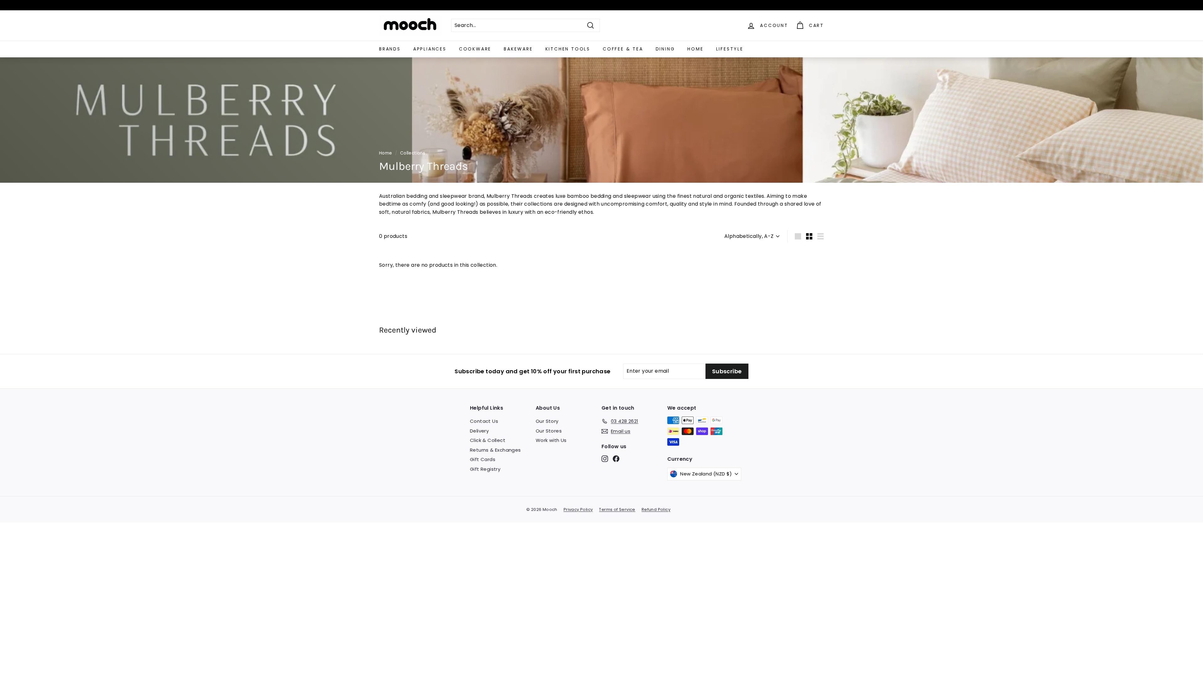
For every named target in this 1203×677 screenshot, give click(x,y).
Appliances (429, 49)
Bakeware (518, 49)
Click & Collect (487, 440)
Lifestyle (729, 49)
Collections (412, 153)
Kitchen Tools (567, 49)
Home (695, 49)
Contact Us (484, 421)
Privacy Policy (578, 509)
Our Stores (549, 431)
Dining (665, 49)
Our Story (547, 421)
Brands (390, 49)
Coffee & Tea (623, 49)
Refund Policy (656, 509)
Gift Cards (482, 459)
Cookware (475, 49)
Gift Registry (485, 469)
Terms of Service (617, 509)
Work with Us (551, 440)
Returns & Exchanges (495, 450)
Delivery (479, 431)
